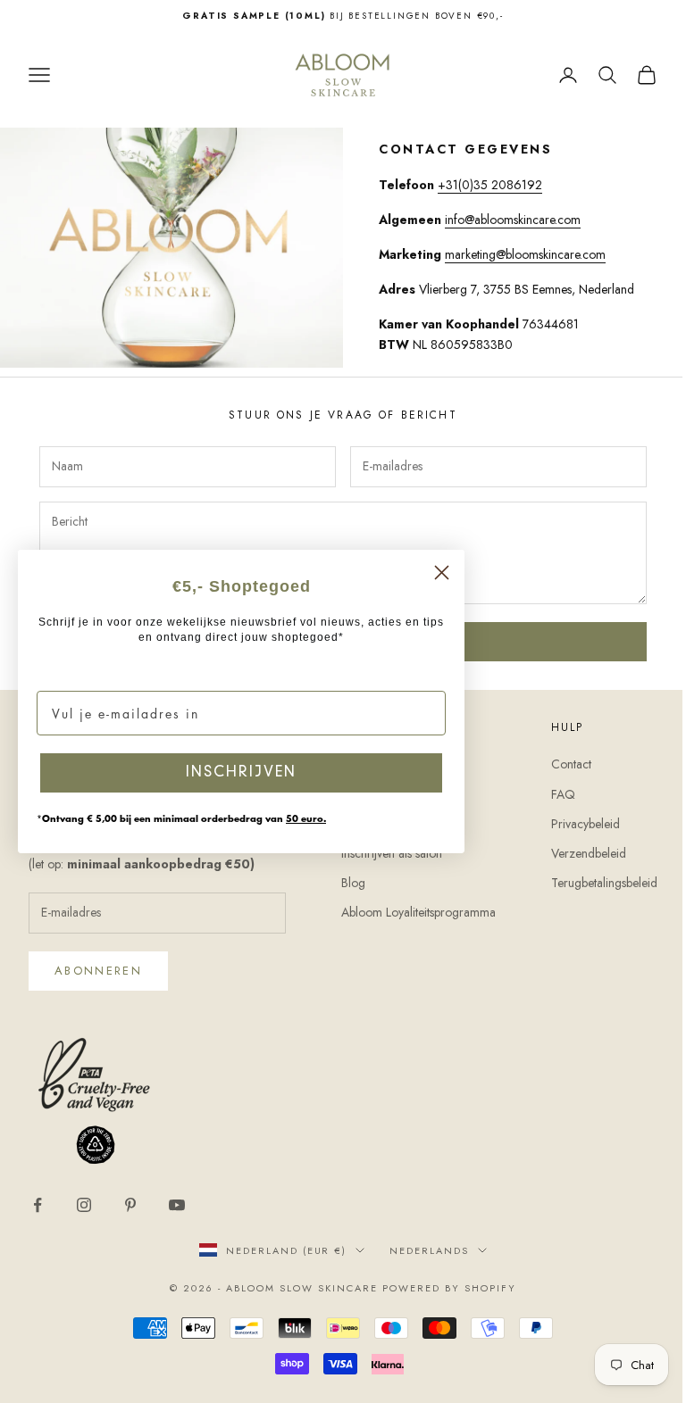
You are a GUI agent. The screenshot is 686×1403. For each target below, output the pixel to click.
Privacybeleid (585, 824)
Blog (353, 883)
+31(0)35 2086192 (490, 185)
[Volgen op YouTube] (177, 1205)
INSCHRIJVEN (241, 773)
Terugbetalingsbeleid (604, 883)
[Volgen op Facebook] (37, 1205)
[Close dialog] (441, 572)
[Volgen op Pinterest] (130, 1205)
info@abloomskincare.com (513, 219)
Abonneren (98, 970)
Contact (571, 764)
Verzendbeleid (588, 853)
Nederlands (429, 1250)
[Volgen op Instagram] (84, 1205)
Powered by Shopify (449, 1288)
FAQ (563, 794)
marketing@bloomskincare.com (525, 254)
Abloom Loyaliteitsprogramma (418, 912)
